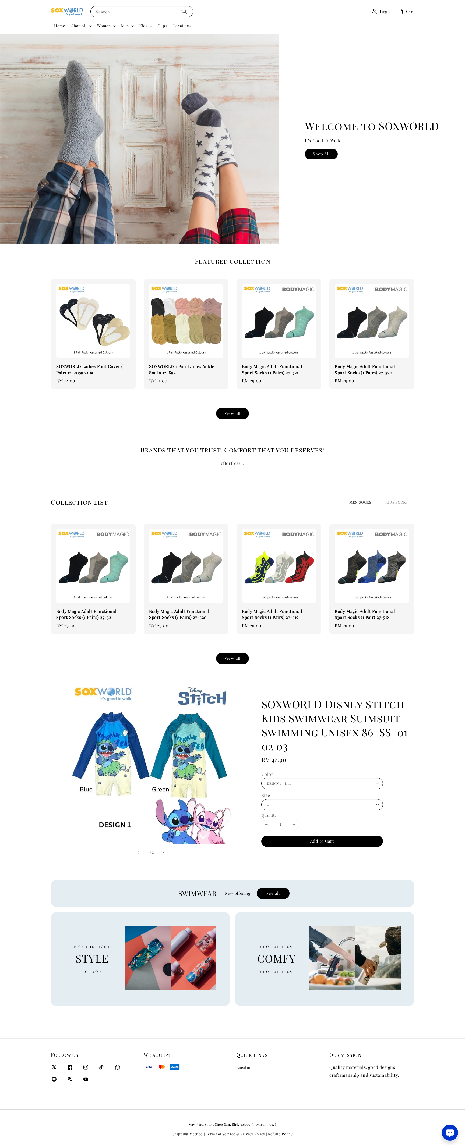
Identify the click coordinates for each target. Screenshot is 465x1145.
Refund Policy (280, 1134)
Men (125, 25)
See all (273, 893)
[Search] (184, 11)
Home (59, 25)
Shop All (79, 25)
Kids (143, 25)
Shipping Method (187, 1134)
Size (266, 795)
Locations (182, 25)
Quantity (269, 815)
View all (232, 413)
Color (267, 774)
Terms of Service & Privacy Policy (235, 1134)
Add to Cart (322, 841)
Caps (162, 25)
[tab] (360, 502)
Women (104, 25)
